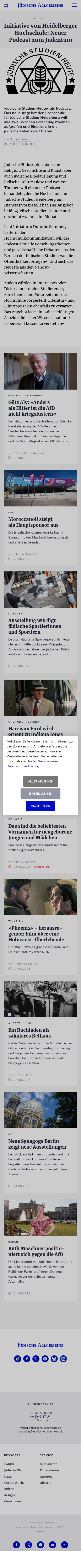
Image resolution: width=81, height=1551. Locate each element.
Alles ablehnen (40, 781)
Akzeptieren (40, 806)
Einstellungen (40, 794)
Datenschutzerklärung (23, 766)
